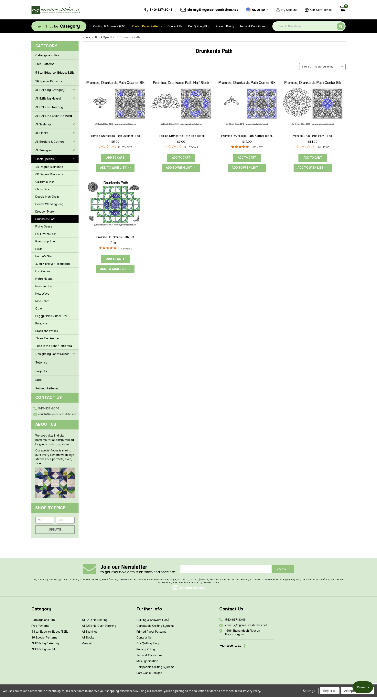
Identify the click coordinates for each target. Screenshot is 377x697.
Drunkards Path (45, 219)
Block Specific (45, 159)
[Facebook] (245, 645)
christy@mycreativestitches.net (58, 414)
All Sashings (43, 124)
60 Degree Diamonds (49, 174)
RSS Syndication (147, 661)
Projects (41, 371)
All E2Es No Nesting (49, 107)
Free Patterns (44, 64)
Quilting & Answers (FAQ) (109, 26)
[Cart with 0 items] (342, 11)
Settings (309, 691)
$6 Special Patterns (48, 81)
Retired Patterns (46, 388)
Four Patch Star (45, 234)
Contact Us (175, 26)
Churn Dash (42, 189)
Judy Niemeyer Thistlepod (52, 264)
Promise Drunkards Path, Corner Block (247, 136)
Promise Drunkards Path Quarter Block (115, 136)
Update (55, 530)
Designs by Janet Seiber (52, 354)
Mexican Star (43, 286)
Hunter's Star (44, 256)
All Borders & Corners (50, 142)
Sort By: (307, 66)
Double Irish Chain (47, 196)
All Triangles (43, 150)
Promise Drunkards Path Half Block (181, 136)
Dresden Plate (44, 211)
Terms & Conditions (252, 26)
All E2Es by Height (48, 98)
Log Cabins (42, 271)
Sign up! (282, 569)
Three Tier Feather (47, 338)
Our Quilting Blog (199, 26)
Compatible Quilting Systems (155, 626)
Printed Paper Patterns (147, 26)
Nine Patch (42, 301)
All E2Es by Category (50, 90)
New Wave (42, 293)
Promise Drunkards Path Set (115, 237)
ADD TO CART (115, 157)
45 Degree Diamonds (49, 167)
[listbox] (329, 66)
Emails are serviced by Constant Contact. (200, 582)
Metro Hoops (44, 278)
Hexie (38, 249)
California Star (44, 182)
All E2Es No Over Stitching (53, 116)
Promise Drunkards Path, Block (312, 136)
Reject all (329, 691)
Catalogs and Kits (47, 55)
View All (87, 643)
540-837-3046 (48, 408)
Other (39, 308)
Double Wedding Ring (49, 204)
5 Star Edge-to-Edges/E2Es (55, 73)
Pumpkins (41, 323)
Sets (38, 380)
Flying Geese (43, 226)
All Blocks (41, 133)
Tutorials (41, 362)
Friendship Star (45, 241)
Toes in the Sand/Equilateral (53, 346)
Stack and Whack (46, 331)
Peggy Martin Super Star (51, 316)
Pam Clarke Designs (149, 673)
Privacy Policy (225, 26)
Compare (114, 107)
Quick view (115, 97)
